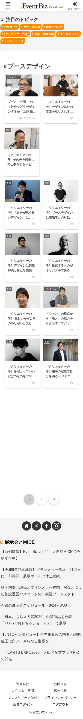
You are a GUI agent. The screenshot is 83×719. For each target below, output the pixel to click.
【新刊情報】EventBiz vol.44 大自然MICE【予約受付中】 (40, 555)
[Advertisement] (60, 141)
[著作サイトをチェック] (26, 526)
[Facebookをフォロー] (46, 526)
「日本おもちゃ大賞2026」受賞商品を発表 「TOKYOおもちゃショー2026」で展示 (38, 620)
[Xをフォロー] (36, 526)
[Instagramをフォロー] (56, 526)
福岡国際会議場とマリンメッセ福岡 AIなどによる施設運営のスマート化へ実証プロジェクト (41, 590)
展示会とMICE (20, 542)
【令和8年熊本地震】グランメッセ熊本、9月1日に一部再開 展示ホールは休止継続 (41, 573)
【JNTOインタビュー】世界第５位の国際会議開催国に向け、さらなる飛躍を (41, 637)
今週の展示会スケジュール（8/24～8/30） (36, 605)
